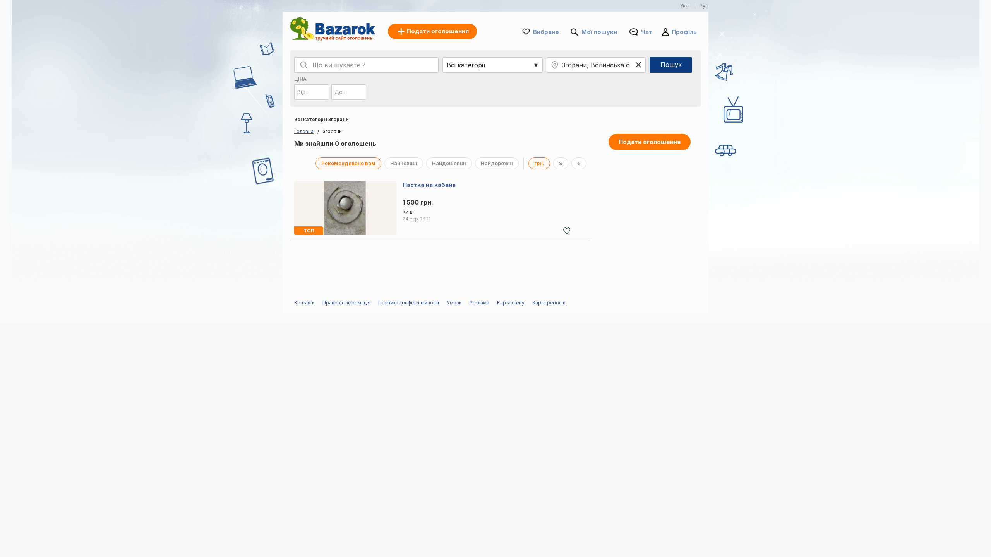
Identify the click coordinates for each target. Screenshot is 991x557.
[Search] (304, 65)
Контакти (304, 303)
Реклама (479, 303)
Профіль (684, 32)
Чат (646, 32)
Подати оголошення (650, 141)
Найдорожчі (497, 163)
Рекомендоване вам (348, 163)
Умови (454, 303)
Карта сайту (511, 303)
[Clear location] (638, 65)
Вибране (546, 32)
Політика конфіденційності (408, 303)
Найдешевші (449, 163)
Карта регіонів (549, 303)
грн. (539, 163)
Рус (704, 5)
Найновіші (403, 163)
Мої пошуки (599, 32)
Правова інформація (346, 303)
